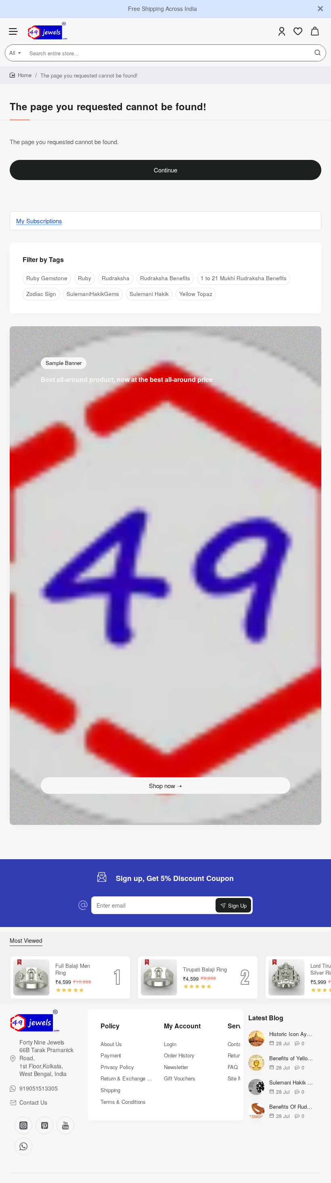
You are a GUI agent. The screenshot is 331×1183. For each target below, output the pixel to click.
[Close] (320, 9)
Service (239, 1026)
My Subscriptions (39, 220)
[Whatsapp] (23, 1146)
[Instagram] (23, 1125)
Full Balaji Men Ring (72, 969)
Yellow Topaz (195, 294)
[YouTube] (65, 1125)
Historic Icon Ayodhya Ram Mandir (291, 1034)
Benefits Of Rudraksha (291, 1106)
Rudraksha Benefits (165, 278)
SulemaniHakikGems (93, 294)
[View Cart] (315, 31)
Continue (165, 170)
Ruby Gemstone (46, 278)
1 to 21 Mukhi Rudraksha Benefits (244, 278)
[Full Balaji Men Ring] (31, 977)
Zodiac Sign (41, 294)
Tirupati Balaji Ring (205, 969)
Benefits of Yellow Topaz (291, 1058)
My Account (182, 1026)
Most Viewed (26, 940)
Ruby (84, 278)
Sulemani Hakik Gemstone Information (291, 1082)
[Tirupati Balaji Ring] (159, 977)
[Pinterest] (44, 1125)
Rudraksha (116, 278)
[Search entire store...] (318, 53)
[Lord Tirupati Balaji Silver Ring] (286, 977)
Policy (110, 1026)
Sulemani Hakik (149, 294)
